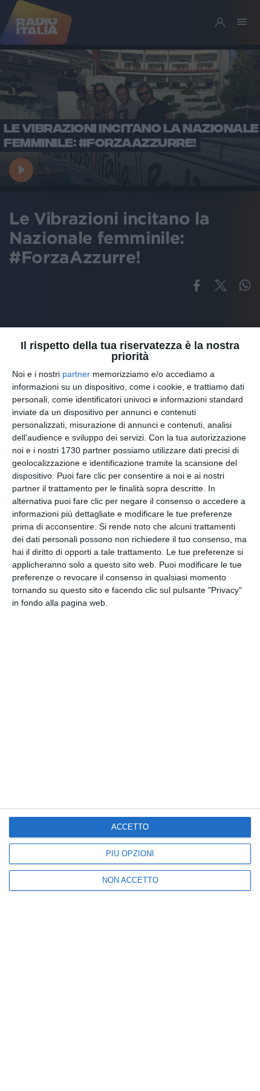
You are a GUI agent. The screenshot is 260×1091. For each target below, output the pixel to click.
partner (76, 374)
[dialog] (130, 709)
